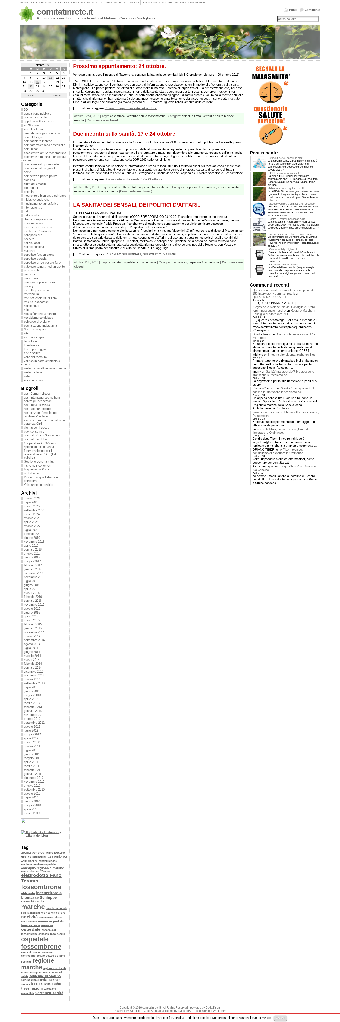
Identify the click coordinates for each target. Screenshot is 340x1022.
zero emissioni (33, 380)
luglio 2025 (31, 502)
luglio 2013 (31, 687)
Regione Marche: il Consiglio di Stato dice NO (284, 312)
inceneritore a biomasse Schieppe (41, 895)
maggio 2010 (32, 805)
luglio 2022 (31, 530)
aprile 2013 (31, 699)
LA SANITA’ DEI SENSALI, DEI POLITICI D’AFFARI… (142, 254)
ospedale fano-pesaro (51, 933)
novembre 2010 (34, 781)
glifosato (28, 893)
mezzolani (33, 912)
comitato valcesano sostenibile (44, 145)
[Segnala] (270, 103)
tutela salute (32, 353)
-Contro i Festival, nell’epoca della (286, 219)
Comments (312, 10)
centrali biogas (33, 137)
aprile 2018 (31, 545)
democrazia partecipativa (40, 176)
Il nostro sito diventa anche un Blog (291, 354)
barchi (33, 861)
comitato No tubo (35, 439)
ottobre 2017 (32, 553)
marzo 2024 (32, 514)
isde (26, 211)
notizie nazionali (34, 247)
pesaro (41, 955)
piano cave (31, 278)
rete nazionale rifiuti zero (40, 298)
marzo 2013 (32, 703)
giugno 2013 (32, 691)
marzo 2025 (32, 506)
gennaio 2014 (33, 667)
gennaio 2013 (33, 711)
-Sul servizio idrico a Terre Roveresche (290, 234)
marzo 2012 (32, 742)
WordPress (136, 1011)
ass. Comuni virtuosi (37, 393)
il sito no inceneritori (37, 465)
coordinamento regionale (40, 168)
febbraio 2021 (33, 534)
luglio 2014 (31, 648)
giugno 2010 (32, 801)
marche (33, 906)
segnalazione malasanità (40, 325)
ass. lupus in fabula (37, 405)
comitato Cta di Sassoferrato (43, 435)
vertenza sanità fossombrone (146, 116)
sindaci (25, 984)
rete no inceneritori (36, 302)
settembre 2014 (34, 640)
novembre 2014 (34, 632)
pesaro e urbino (55, 955)
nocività (29, 239)
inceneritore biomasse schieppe (45, 195)
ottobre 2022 (32, 526)
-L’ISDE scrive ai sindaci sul (283, 173)
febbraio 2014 (33, 663)
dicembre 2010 (33, 777)
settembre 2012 (34, 722)
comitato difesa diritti (123, 187)
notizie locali (32, 243)
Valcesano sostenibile (38, 484)
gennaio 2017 (33, 569)
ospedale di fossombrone (139, 262)
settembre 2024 (34, 510)
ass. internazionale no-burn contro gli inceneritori (42, 399)
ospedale (31, 929)
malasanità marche (32, 901)
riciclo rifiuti (31, 306)
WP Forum (219, 1011)
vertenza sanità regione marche (45, 368)
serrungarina (29, 979)
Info (34, 2)
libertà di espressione (38, 219)
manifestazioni (33, 223)
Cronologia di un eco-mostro (77, 2)
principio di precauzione (39, 282)
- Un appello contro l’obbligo (283, 264)
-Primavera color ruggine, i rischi (286, 188)
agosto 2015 (32, 608)
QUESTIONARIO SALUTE (157, 2)
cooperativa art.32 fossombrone (45, 153)
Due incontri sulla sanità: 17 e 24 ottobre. (125, 134)
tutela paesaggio (35, 349)
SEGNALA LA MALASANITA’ (190, 2)
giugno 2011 (32, 754)
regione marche (37, 963)
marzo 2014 (32, 659)
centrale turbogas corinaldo (42, 133)
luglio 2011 (31, 750)
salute (24, 976)
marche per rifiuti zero (38, 227)
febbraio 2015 (33, 624)
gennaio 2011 (32, 774)
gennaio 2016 (33, 600)
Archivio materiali (114, 2)
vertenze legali (33, 372)
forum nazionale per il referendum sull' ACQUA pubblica (40, 454)
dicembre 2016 (33, 573)
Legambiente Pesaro (37, 469)
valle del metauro (35, 357)
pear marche (32, 270)
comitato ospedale (44, 864)
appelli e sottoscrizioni (39, 121)
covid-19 (29, 172)
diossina (29, 180)
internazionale (33, 207)
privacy (29, 286)
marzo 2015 (32, 620)
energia (29, 191)
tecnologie (30, 341)
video (27, 376)
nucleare (29, 250)
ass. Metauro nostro (37, 409)
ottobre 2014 (32, 636)
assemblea (57, 856)
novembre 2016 (34, 577)
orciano (47, 925)
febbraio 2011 (33, 770)
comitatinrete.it (65, 11)
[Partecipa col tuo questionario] (270, 145)
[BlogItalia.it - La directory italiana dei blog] (44, 835)
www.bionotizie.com (266, 412)
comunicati (31, 149)
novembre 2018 (34, 541)
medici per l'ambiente (38, 231)
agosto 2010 (32, 793)
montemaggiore (53, 912)
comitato (26, 864)
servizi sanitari (48, 979)
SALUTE (134, 2)
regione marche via (54, 968)
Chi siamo (46, 2)
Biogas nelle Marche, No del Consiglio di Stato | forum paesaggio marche (284, 308)
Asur (24, 861)
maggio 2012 (32, 734)
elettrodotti (31, 188)
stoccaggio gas (34, 337)
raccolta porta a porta (38, 290)
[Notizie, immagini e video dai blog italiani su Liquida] (35, 829)
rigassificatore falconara (40, 313)
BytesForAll (185, 1011)
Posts (293, 10)
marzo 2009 (32, 813)
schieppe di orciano (37, 321)
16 (37, 82)
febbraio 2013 (33, 707)
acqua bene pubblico (37, 113)
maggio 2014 (32, 655)
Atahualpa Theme (162, 1011)
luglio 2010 (31, 797)
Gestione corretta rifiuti (39, 461)
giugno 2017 (32, 557)
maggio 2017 (32, 561)
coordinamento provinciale (41, 164)
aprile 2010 (31, 809)
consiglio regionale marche (42, 868)
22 (31, 86)
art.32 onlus (32, 125)
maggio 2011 (32, 758)
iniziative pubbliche (36, 199)
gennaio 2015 (33, 628)
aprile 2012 (31, 738)
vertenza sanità (49, 993)
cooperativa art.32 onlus (35, 871)
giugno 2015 (32, 612)
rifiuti (27, 310)
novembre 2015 (34, 604)
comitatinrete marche (38, 141)
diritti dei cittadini (35, 184)
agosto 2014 (32, 644)
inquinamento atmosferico (41, 203)
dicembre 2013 (33, 671)
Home (24, 2)
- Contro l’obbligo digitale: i (282, 249)
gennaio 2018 (33, 549)
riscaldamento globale (38, 317)
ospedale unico (30, 952)
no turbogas (32, 473)
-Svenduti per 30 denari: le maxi (285, 157)
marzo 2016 (32, 593)
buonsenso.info (34, 431)
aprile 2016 (31, 589)
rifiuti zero (27, 972)
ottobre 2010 (32, 785)
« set (31, 95)
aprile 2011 (31, 762)
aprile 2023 (31, 522)
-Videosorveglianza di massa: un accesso (291, 203)
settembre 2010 (34, 789)
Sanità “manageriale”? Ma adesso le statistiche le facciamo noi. (283, 373)
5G (26, 109)
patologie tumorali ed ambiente (44, 266)
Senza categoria (35, 329)
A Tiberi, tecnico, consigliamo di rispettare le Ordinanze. (281, 430)
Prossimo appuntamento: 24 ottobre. (119, 66)
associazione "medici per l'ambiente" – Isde (40, 414)
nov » (57, 95)
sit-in (27, 333)
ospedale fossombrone (39, 254)
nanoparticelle (33, 235)
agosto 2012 (32, 726)
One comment (106, 191)
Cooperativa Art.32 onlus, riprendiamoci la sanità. (41, 445)
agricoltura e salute (36, 117)
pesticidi (29, 274)
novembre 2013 (34, 675)
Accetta (280, 1017)
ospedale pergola (35, 258)
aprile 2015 (31, 616)
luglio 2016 (31, 581)
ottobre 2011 (32, 746)
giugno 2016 (32, 585)
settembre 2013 (34, 683)
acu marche (39, 856)
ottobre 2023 (32, 518)
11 (50, 77)
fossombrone (41, 887)
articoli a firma (33, 129)
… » (282, 169)
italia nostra (31, 215)
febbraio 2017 (33, 565)
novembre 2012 (34, 715)
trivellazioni (31, 345)
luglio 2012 (31, 730)
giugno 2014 (32, 652)
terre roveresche (46, 983)
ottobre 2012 (32, 718)
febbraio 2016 (33, 596)
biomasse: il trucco (36, 427)
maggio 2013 (32, 695)
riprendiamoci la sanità (48, 972)
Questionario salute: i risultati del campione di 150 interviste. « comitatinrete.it (283, 291)
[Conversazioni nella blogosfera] (30, 839)
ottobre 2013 (32, 679)
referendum (31, 294)
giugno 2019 (32, 537)
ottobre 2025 (32, 498)
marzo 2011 (31, 766)
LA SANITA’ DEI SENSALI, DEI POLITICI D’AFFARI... (137, 205)
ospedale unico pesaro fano (42, 262)
